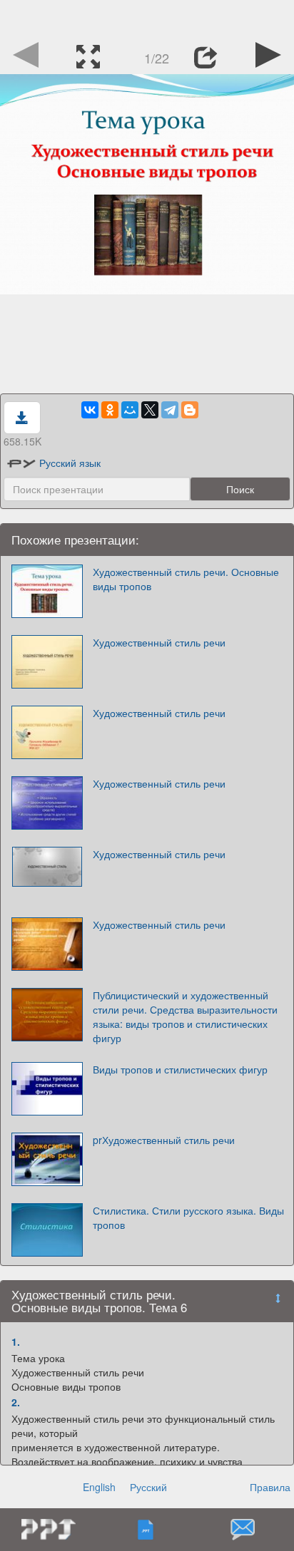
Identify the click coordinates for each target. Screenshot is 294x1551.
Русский (148, 1487)
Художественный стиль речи (159, 642)
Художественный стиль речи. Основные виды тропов (186, 579)
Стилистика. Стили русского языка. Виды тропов (188, 1217)
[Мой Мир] (129, 409)
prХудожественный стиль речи (164, 1140)
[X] (149, 409)
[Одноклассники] (109, 409)
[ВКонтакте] (89, 409)
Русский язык (70, 462)
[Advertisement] (147, 18)
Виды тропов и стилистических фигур (180, 1069)
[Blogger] (189, 409)
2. (15, 1402)
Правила (270, 1487)
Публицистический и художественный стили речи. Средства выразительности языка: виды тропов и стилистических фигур (185, 1016)
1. (15, 1341)
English (99, 1487)
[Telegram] (169, 409)
